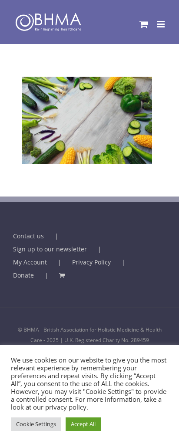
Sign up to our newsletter (50, 249)
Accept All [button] (83, 424)
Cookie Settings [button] (36, 424)
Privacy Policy (91, 262)
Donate (23, 275)
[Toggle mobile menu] (161, 24)
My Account (30, 262)
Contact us (28, 236)
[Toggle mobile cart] (143, 24)
